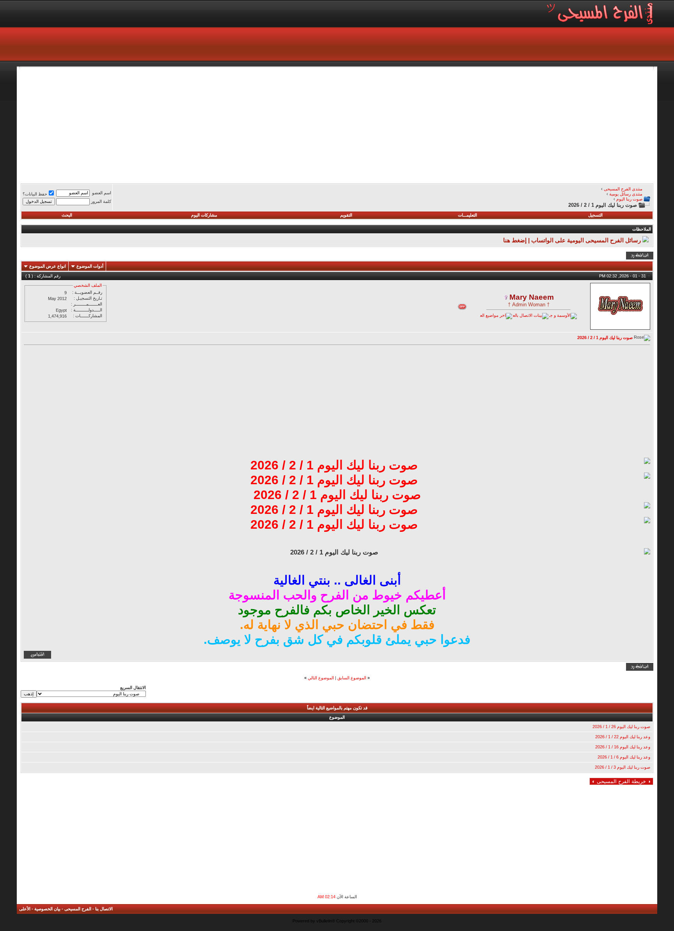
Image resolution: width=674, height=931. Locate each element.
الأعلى (24, 908)
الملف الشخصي (88, 285)
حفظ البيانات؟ (35, 194)
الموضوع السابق (351, 677)
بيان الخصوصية (47, 908)
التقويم (346, 215)
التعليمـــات (467, 215)
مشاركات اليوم (204, 215)
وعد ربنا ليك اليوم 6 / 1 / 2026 (624, 757)
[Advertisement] (419, 124)
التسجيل (595, 215)
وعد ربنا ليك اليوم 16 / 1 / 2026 (622, 746)
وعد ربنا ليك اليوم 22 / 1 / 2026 (622, 736)
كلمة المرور (101, 201)
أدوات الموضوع (89, 266)
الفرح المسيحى (77, 908)
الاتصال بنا (104, 908)
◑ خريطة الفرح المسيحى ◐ (621, 781)
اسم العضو (101, 192)
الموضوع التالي (321, 677)
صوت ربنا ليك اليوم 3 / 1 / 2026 (622, 767)
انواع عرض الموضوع (47, 266)
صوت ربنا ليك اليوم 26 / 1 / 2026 (621, 726)
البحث (67, 215)
